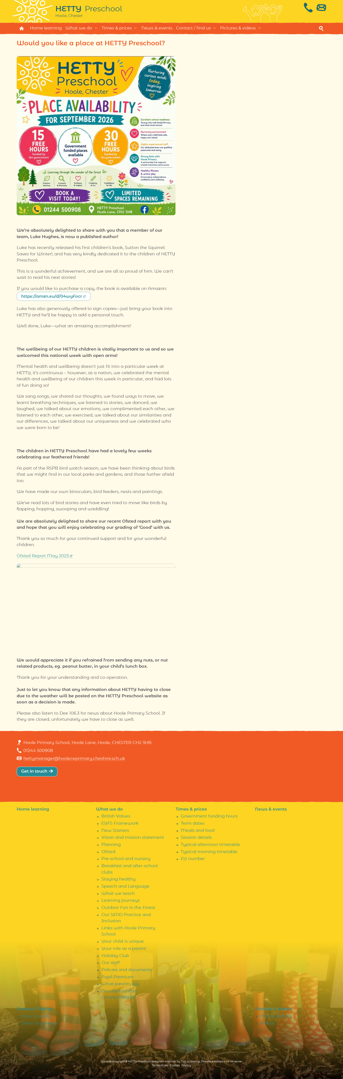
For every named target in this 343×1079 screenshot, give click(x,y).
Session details (196, 837)
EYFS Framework (120, 823)
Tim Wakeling (190, 1061)
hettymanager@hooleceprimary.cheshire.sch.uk (74, 758)
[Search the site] (321, 28)
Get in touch (34, 771)
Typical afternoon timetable (210, 845)
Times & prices (117, 28)
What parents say (120, 984)
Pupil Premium (117, 977)
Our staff (110, 963)
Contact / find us (193, 28)
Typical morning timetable (209, 852)
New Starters (115, 830)
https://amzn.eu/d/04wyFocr (51, 296)
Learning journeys (120, 900)
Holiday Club (115, 956)
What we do (79, 28)
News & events (156, 28)
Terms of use (160, 1065)
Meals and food (198, 830)
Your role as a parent (123, 948)
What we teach (118, 893)
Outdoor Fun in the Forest (128, 908)
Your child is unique (122, 941)
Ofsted (108, 852)
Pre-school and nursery (125, 859)
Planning (111, 845)
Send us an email (40, 1023)
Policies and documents (126, 970)
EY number (193, 859)
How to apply (36, 1016)
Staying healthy (118, 879)
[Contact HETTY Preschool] (315, 8)
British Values (115, 816)
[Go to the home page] (21, 28)
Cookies (175, 1065)
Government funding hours (209, 816)
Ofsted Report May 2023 (43, 556)
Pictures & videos (238, 28)
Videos (267, 1023)
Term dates (192, 823)
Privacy (186, 1065)
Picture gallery (276, 1016)
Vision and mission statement (132, 837)
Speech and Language (125, 886)
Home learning (46, 28)
